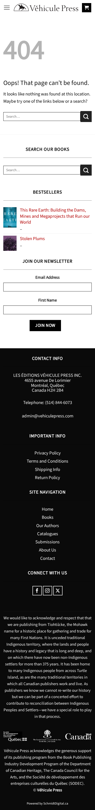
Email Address (47, 277)
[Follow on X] (58, 590)
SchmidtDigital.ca (55, 803)
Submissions (47, 542)
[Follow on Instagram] (47, 590)
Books (47, 517)
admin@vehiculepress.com (47, 416)
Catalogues (47, 534)
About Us (47, 550)
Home (47, 509)
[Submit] (86, 116)
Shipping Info (47, 469)
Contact (47, 558)
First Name (47, 300)
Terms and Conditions (47, 461)
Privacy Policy (47, 453)
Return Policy (47, 477)
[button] (6, 7)
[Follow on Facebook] (37, 590)
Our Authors (47, 526)
